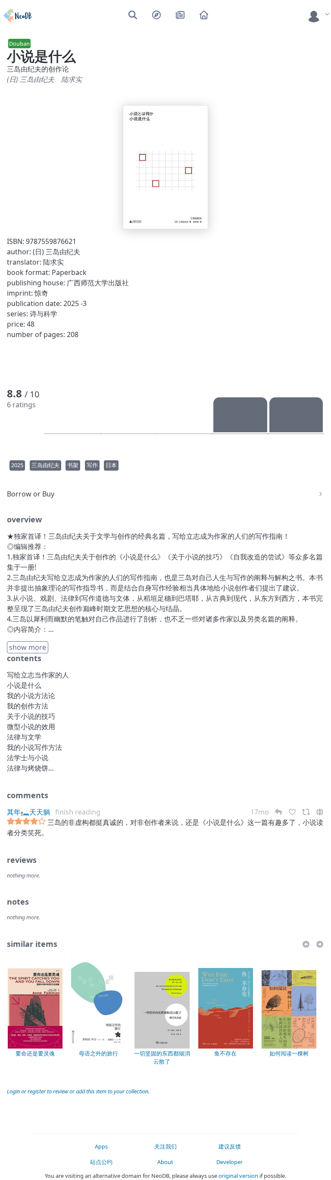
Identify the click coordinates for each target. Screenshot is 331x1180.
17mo (260, 812)
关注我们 (165, 1146)
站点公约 (101, 1162)
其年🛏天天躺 (28, 812)
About (165, 1162)
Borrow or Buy (30, 493)
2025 (17, 465)
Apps (101, 1146)
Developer (229, 1162)
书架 (72, 465)
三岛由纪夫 (45, 465)
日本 (111, 465)
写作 (92, 465)
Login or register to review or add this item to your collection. (78, 1091)
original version (238, 1176)
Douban (19, 43)
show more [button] (27, 647)
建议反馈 (230, 1146)
